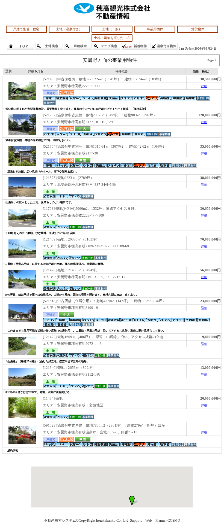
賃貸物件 (197, 29)
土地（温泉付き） (69, 29)
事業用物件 (155, 29)
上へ (214, 514)
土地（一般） (112, 29)
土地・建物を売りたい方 (112, 38)
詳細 (204, 86)
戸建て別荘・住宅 (26, 29)
